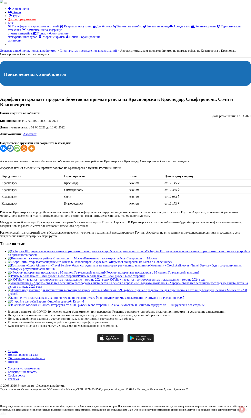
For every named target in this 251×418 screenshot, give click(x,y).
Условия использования (24, 368)
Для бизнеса (104, 26)
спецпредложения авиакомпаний (65, 399)
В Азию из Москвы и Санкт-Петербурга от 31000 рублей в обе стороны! (157, 305)
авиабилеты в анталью (62, 396)
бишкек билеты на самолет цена (204, 396)
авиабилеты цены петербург (117, 396)
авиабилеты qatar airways (38, 396)
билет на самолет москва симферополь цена (153, 396)
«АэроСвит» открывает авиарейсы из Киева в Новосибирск (132, 262)
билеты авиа (182, 396)
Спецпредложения (23, 19)
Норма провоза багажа (23, 354)
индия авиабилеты (21, 399)
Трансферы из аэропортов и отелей (35, 26)
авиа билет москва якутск (12, 396)
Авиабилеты (20, 8)
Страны (13, 351)
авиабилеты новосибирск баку (88, 396)
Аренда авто (181, 26)
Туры (16, 15)
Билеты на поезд (157, 26)
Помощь (13, 361)
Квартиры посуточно (77, 26)
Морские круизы (53, 37)
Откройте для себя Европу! (65, 301)
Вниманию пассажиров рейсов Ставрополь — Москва (120, 258)
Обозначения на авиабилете (26, 358)
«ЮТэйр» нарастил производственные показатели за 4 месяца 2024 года (156, 279)
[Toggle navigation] (5, 3)
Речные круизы (205, 26)
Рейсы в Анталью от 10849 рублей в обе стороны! (111, 276)
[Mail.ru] (10, 148)
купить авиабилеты (39, 399)
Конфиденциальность (22, 372)
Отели (16, 12)
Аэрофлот (29, 134)
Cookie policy (16, 375)
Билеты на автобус (129, 26)
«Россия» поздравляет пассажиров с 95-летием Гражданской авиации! (152, 272)
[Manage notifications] (242, 409)
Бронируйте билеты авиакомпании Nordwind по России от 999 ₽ (141, 297)
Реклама (13, 379)
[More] (31, 148)
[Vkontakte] (3, 148)
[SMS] (17, 148)
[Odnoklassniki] (24, 148)
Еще (11, 22)
